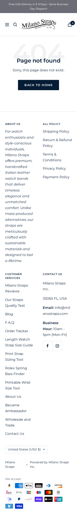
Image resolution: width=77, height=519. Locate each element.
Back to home (38, 85)
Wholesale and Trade (18, 422)
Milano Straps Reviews (16, 288)
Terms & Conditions (52, 157)
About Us (13, 397)
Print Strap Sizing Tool (14, 357)
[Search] (15, 25)
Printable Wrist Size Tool (18, 385)
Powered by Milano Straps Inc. (49, 464)
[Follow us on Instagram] (57, 346)
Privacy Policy (54, 168)
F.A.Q (9, 322)
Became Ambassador (16, 408)
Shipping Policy (56, 131)
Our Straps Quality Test (15, 303)
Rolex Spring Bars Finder (16, 371)
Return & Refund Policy (57, 143)
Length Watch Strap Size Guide (19, 342)
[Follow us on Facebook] (47, 346)
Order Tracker (16, 331)
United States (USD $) (24, 449)
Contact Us (14, 434)
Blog (9, 314)
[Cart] (70, 24)
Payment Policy (56, 177)
